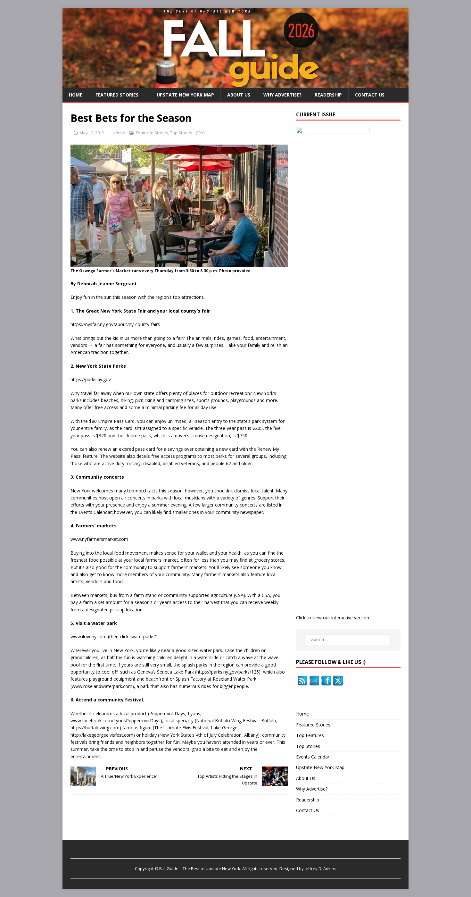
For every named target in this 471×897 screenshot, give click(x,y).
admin (119, 133)
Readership (328, 95)
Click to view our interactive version (332, 618)
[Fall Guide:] (235, 84)
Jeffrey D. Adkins (320, 868)
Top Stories (181, 133)
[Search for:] (348, 639)
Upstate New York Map (185, 95)
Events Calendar (312, 757)
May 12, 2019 (91, 133)
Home (75, 95)
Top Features (310, 735)
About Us (238, 95)
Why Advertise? (282, 95)
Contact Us (369, 95)
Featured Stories (116, 95)
